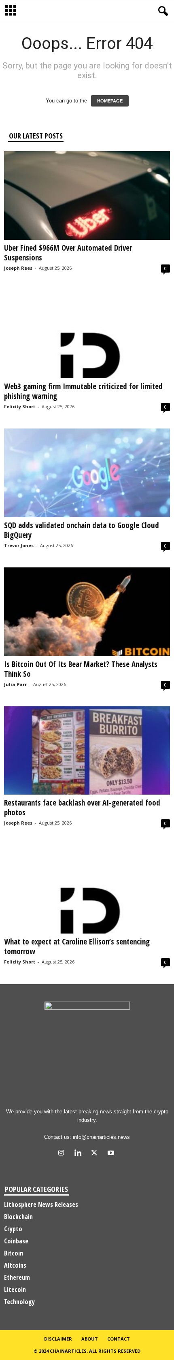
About (89, 1339)
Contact (118, 1339)
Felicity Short (19, 406)
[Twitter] (96, 1154)
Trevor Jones (19, 545)
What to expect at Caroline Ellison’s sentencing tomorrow (77, 946)
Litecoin (15, 1289)
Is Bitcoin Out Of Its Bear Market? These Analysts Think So (80, 669)
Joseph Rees (18, 268)
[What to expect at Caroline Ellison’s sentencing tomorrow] (87, 889)
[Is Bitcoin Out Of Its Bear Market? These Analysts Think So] (87, 611)
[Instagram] (63, 1154)
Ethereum (17, 1277)
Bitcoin (13, 1253)
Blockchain (18, 1216)
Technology (19, 1301)
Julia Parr (15, 684)
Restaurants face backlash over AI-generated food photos (82, 807)
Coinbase (16, 1240)
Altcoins (15, 1265)
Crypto (13, 1228)
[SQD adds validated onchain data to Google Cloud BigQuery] (87, 472)
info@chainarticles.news (101, 1137)
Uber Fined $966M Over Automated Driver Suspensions (68, 253)
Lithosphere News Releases (41, 1204)
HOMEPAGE (110, 100)
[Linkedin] (79, 1154)
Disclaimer (58, 1339)
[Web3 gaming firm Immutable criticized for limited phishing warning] (87, 334)
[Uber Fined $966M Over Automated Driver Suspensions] (87, 195)
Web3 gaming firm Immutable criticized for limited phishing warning (83, 391)
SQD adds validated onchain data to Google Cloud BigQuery (81, 530)
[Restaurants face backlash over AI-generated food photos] (87, 750)
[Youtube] (111, 1154)
